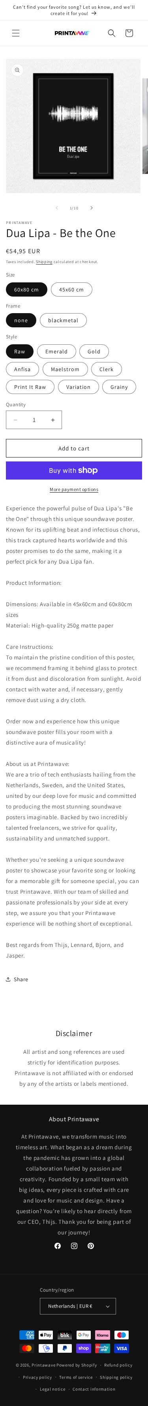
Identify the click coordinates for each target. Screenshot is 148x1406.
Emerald (56, 351)
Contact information (94, 1389)
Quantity (16, 404)
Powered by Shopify (76, 1365)
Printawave (43, 1365)
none (21, 320)
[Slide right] (91, 208)
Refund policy (118, 1365)
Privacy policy (37, 1377)
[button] (15, 33)
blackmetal (63, 320)
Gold (94, 351)
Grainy (119, 386)
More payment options (74, 489)
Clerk (106, 369)
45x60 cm (71, 289)
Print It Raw (30, 386)
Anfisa (22, 369)
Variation (78, 386)
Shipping (44, 261)
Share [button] (21, 979)
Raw (19, 351)
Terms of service (75, 1377)
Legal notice (52, 1389)
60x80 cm (26, 289)
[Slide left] (57, 208)
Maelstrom (65, 369)
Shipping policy (116, 1377)
